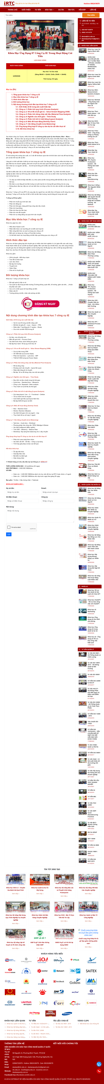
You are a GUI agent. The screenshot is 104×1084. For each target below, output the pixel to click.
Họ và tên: (10, 488)
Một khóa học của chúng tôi (89, 1024)
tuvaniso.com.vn (42, 1070)
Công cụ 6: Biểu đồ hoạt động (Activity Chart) (37, 121)
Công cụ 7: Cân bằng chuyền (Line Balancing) (37, 124)
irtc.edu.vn (16, 1070)
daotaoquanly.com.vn (20, 1072)
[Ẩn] (14, 89)
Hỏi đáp (82, 10)
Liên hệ (93, 10)
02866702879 (17, 1063)
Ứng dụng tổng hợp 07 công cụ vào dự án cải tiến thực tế (42, 126)
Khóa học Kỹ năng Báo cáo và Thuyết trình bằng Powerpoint (64, 890)
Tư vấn (38, 10)
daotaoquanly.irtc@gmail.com (38, 1067)
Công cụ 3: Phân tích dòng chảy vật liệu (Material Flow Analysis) (45, 114)
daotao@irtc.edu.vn (19, 1067)
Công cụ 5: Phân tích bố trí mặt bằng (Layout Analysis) (41, 119)
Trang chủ (12, 10)
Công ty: (44, 497)
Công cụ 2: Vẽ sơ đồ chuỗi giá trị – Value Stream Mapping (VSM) (44, 112)
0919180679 (48, 1063)
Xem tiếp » (15, 894)
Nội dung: (10, 507)
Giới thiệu (26, 10)
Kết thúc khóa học (27, 129)
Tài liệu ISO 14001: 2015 (64, 1027)
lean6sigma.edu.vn (28, 1070)
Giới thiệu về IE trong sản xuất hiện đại (35, 107)
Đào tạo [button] (49, 10)
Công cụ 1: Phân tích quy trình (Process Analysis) (38, 109)
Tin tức (71, 10)
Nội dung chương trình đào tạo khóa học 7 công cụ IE (35, 104)
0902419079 (34, 1063)
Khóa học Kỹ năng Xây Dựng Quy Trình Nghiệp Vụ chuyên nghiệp (16, 917)
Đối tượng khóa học (21, 102)
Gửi (8, 534)
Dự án (61, 10)
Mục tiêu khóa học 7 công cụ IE (25, 97)
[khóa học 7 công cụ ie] (43, 48)
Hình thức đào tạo (20, 99)
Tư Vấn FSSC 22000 (37, 1030)
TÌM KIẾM (91, 15)
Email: (43, 488)
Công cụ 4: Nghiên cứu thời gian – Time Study (37, 116)
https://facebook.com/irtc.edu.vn (23, 1075)
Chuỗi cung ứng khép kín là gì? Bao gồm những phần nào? (88, 941)
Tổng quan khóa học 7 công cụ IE (26, 94)
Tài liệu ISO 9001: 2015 (63, 1024)
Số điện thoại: (11, 497)
